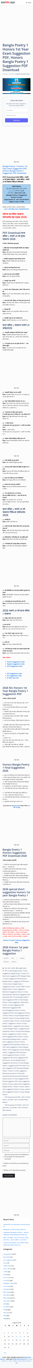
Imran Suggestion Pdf (20, 1058)
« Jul (4, 1353)
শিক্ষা (6, 968)
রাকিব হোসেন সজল (15, 805)
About (30, 1359)
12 (16, 1337)
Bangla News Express (19, 1359)
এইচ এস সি (6, 1278)
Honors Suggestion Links (16, 662)
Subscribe (16, 120)
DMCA (15, 1361)
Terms (10, 1361)
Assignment (7, 1254)
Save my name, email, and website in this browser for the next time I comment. (16, 1156)
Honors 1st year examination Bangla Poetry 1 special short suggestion (15, 1039)
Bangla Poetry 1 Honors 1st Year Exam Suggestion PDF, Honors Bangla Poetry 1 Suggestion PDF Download (15, 169)
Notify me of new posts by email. (15, 1170)
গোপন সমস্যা (6, 1286)
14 (24, 1337)
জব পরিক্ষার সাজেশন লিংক (13, 678)
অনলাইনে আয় (6, 1266)
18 (12, 1340)
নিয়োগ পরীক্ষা (6, 1295)
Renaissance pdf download (19, 1076)
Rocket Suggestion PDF (10, 1081)
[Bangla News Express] (8, 2)
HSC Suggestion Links (14, 666)
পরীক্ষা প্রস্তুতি (18, 968)
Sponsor (28, 1361)
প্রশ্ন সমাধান (6, 1301)
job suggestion (8, 1260)
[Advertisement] (16, 23)
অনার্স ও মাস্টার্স (11, 968)
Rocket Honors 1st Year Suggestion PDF (16, 1079)
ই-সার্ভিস (5, 1272)
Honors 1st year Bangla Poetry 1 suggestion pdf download (16, 1028)
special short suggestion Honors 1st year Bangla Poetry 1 (16, 1091)
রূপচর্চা (4, 1304)
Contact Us (4, 1361)
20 (20, 1340)
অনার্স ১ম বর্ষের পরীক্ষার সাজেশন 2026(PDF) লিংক (16, 209)
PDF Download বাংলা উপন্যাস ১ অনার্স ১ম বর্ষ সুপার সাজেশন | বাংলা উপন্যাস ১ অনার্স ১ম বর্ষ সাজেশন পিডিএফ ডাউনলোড (15, 1107)
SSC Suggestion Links (14, 673)
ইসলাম (5, 1275)
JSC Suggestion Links (14, 676)
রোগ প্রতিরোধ (6, 1307)
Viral (4, 1263)
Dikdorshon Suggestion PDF (12, 1008)
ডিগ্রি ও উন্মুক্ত (6, 1292)
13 (20, 1337)
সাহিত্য (5, 1316)
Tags (16, 1363)
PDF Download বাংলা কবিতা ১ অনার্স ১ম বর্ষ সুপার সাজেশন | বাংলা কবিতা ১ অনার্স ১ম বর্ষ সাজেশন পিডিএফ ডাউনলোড (16, 1099)
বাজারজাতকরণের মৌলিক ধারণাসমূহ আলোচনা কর (14, 1230)
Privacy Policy (21, 1361)
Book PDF (6, 1257)
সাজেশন (25, 968)
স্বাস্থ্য (4, 1318)
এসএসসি (5, 1280)
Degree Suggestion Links (16, 664)
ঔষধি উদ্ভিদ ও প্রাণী (8, 1283)
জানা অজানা (6, 1289)
